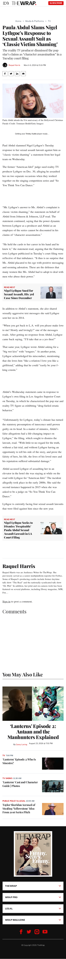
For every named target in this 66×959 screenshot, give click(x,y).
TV (49, 21)
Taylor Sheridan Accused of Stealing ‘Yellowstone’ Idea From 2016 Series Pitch (18, 808)
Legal (9, 908)
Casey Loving (21, 744)
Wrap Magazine (15, 920)
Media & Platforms (34, 21)
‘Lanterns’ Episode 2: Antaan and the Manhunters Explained (33, 731)
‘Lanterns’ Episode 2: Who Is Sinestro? (19, 761)
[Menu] (5, 3)
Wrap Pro (11, 897)
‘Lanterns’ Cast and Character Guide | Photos (20, 784)
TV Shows (7, 778)
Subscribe (56, 3)
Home (18, 21)
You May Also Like (22, 674)
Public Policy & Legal (13, 801)
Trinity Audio (31, 134)
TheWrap (11, 886)
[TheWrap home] (24, 3)
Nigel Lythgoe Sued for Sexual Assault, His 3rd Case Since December (19, 294)
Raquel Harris (14, 65)
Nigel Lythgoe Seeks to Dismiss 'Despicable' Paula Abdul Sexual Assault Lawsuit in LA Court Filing (18, 530)
